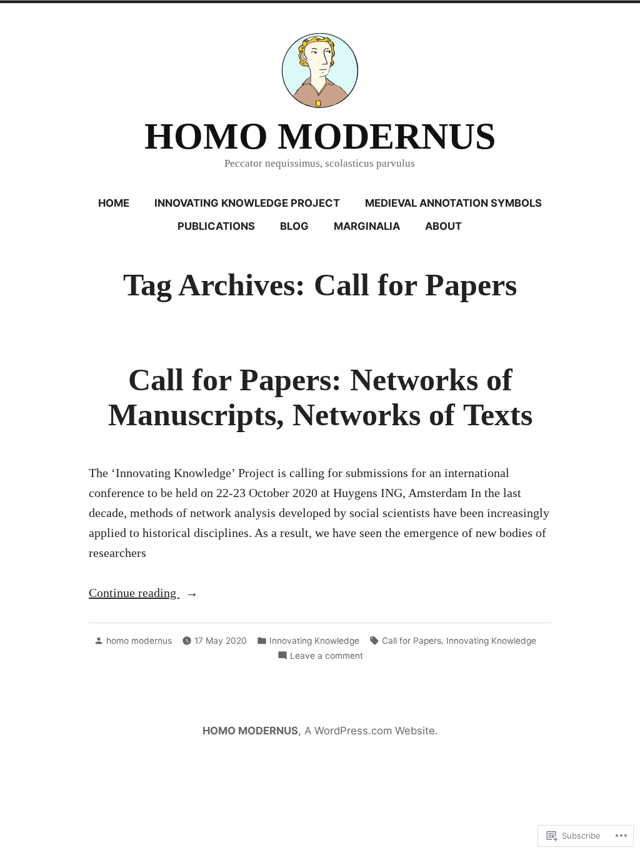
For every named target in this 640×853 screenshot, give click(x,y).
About (443, 226)
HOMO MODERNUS (320, 136)
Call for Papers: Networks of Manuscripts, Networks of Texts (320, 397)
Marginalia (367, 226)
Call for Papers (411, 641)
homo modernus (139, 641)
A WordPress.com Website (369, 730)
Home (113, 203)
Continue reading (134, 594)
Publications (216, 226)
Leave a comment (326, 656)
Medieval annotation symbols (453, 203)
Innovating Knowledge (314, 641)
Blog (294, 226)
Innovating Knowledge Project (247, 203)
